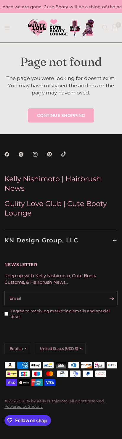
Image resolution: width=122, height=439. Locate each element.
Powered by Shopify (23, 406)
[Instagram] (39, 154)
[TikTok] (67, 154)
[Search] (105, 28)
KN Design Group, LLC (41, 240)
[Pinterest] (53, 154)
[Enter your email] (112, 298)
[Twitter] (25, 154)
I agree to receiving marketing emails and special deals (60, 314)
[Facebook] (10, 154)
